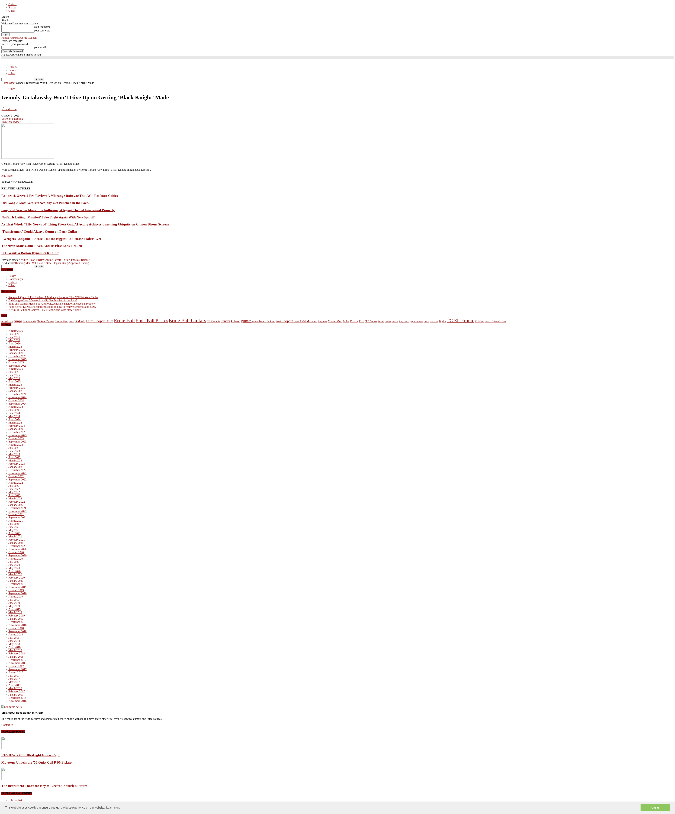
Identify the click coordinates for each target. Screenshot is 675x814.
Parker (346, 321)
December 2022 (17, 470)
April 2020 (14, 571)
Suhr (426, 321)
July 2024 (13, 409)
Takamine (434, 321)
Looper (286, 321)
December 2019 (17, 583)
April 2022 (14, 495)
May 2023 (14, 454)
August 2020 (15, 558)
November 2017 (17, 662)
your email (40, 47)
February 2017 (16, 691)
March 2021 (15, 536)
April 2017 (14, 685)
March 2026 (15, 346)
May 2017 (14, 681)
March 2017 (15, 688)
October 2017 (16, 666)
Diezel (71, 321)
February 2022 (16, 501)
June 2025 (14, 375)
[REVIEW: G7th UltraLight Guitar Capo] (10, 748)
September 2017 (17, 669)
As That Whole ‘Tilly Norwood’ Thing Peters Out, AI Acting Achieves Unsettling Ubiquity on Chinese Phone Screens (85, 224)
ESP (209, 321)
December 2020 (17, 545)
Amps (18, 321)
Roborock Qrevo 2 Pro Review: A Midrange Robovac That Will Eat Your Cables (59, 196)
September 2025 (17, 365)
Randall (381, 321)
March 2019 (15, 612)
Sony (401, 321)
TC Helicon (479, 321)
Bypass (50, 321)
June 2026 (14, 337)
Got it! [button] (655, 807)
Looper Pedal (299, 321)
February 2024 (16, 425)
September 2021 (17, 517)
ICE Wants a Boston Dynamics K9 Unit (30, 253)
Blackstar (41, 321)
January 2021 (15, 542)
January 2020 (15, 580)
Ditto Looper (95, 321)
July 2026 (13, 333)
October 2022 (16, 476)
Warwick (496, 321)
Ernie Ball (124, 320)
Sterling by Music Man (413, 321)
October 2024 (16, 400)
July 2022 (13, 485)
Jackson (270, 321)
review (388, 321)
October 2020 (16, 552)
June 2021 (14, 526)
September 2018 (17, 631)
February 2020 (16, 577)
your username (42, 26)
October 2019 (16, 590)
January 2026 (15, 352)
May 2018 (14, 643)
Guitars (12, 4)
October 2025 (16, 362)
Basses (12, 7)
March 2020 (15, 574)
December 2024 (17, 394)
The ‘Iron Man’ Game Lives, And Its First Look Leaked (41, 246)
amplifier (7, 321)
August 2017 (15, 672)
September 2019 (17, 593)
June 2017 (14, 678)
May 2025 (14, 378)
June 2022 (14, 488)
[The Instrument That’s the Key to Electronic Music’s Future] (10, 779)
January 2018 (15, 656)
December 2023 (17, 432)
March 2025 (15, 384)
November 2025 (17, 359)
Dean (65, 321)
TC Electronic (460, 320)
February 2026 (16, 349)
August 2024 (15, 406)
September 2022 (17, 479)
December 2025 (17, 356)
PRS (361, 321)
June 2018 (14, 640)
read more (6, 175)
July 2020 (13, 561)
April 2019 (14, 609)
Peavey (354, 321)
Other (11, 10)
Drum (109, 321)
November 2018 (17, 625)
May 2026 (14, 340)
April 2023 (14, 457)
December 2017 (17, 659)
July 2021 (13, 523)
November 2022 (17, 473)
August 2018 (15, 634)
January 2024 (15, 428)
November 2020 (17, 549)
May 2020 (14, 568)
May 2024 (14, 416)
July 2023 (13, 447)
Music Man (335, 321)
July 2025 (13, 371)
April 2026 (14, 343)
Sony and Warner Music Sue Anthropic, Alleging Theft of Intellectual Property (58, 210)
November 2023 (17, 435)
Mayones (322, 321)
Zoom (503, 321)
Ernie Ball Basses (152, 320)
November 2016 (17, 700)
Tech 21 (488, 321)
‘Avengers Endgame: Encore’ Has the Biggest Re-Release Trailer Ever (51, 239)
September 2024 (17, 403)
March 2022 (15, 498)
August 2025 (15, 368)
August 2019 (15, 596)
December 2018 (17, 621)
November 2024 (17, 397)
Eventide (215, 321)
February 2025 (16, 387)
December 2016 (17, 697)
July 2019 (13, 599)
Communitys (15, 278)
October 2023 (16, 438)
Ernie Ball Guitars (187, 320)
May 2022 (14, 492)
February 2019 (16, 615)
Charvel (59, 321)
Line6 (278, 321)
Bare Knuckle (29, 321)
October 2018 (16, 628)
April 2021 (14, 533)
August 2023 (15, 444)
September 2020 (17, 555)
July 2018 (13, 637)
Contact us (7, 724)
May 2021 (14, 530)
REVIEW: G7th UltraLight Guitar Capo (30, 755)
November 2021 (17, 511)
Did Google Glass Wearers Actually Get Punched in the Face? (45, 203)
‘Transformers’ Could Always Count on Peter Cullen (39, 231)
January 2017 (15, 694)
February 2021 (16, 539)
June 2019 (14, 602)
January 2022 (15, 504)
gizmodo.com (9, 109)
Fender (225, 321)
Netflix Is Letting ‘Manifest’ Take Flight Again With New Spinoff (47, 217)
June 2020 (14, 564)
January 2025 (15, 390)
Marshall (311, 321)
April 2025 (14, 381)
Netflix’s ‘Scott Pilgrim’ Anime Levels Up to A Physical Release (54, 259)
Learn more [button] (113, 807)
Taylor (442, 321)
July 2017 (13, 675)
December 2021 (17, 507)
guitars (246, 321)
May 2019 (14, 606)
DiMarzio (80, 321)
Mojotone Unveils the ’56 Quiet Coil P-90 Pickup (36, 762)
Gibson (235, 321)
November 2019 (17, 587)
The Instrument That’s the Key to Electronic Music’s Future (44, 786)
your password (42, 30)
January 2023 (15, 466)
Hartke (255, 321)
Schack (395, 321)
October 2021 (16, 514)
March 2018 (15, 650)
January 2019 (15, 618)
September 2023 (17, 441)
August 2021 (15, 520)
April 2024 (14, 419)
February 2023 (16, 463)
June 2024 (14, 413)
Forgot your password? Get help (19, 37)
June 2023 (14, 451)
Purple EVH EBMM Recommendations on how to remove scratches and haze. (52, 306)
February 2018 (16, 653)
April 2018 (14, 647)
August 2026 (15, 330)
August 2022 (15, 482)
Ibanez (262, 321)
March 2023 (15, 460)
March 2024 (15, 422)
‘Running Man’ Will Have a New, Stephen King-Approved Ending (51, 262)
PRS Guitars (371, 321)
